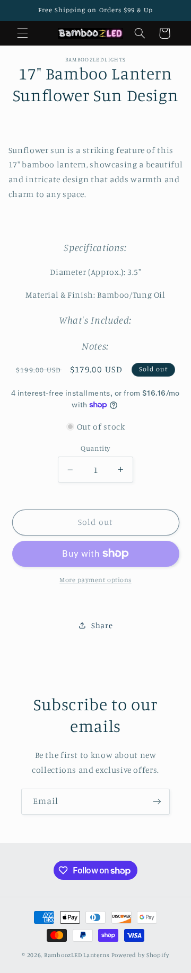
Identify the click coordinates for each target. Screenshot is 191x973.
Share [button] (101, 625)
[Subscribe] (157, 802)
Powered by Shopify (140, 955)
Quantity (95, 448)
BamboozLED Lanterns (77, 955)
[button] (22, 33)
